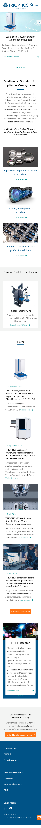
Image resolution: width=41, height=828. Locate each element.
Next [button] (39, 22)
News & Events (10, 760)
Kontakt (7, 754)
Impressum (8, 778)
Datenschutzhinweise (13, 784)
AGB (6, 790)
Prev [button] (2, 22)
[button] (6, 304)
